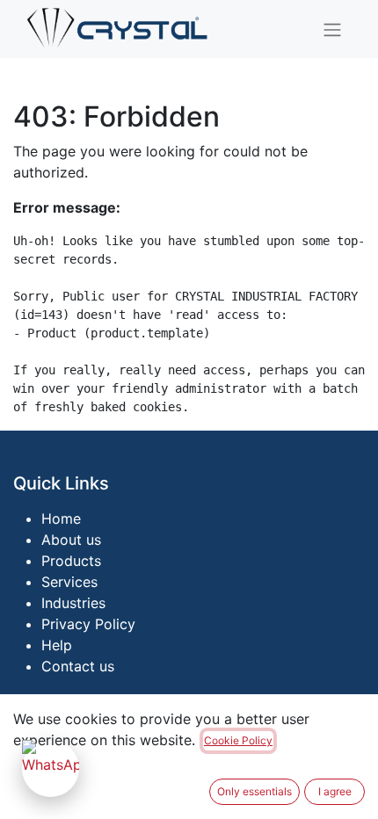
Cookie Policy (238, 740)
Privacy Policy (88, 624)
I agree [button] (335, 791)
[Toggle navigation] (332, 29)
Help (56, 645)
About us (71, 539)
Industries (73, 603)
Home (61, 518)
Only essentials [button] (254, 791)
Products (71, 560)
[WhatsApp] (50, 768)
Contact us (77, 666)
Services (69, 582)
